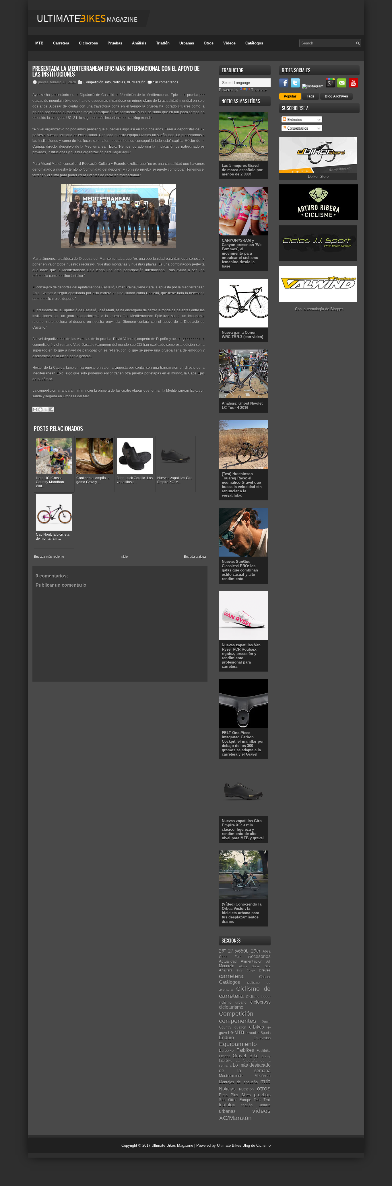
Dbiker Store (318, 176)
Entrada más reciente (49, 556)
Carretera (61, 43)
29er (255, 951)
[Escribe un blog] (40, 409)
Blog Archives (336, 96)
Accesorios (259, 956)
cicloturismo (231, 1007)
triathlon (227, 1104)
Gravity (266, 1056)
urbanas (227, 1111)
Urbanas (186, 43)
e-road (251, 1033)
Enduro (226, 1037)
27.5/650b (238, 951)
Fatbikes (245, 1050)
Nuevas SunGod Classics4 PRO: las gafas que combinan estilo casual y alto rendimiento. (240, 570)
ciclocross (260, 1002)
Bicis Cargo (245, 970)
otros (264, 1088)
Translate (259, 90)
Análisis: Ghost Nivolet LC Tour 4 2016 (242, 405)
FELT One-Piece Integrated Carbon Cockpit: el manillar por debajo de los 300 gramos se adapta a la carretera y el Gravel (243, 743)
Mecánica (263, 1076)
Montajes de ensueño (238, 1082)
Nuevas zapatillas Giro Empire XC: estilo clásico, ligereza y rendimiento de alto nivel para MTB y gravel (243, 829)
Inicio (124, 556)
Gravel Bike (245, 1055)
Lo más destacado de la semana (245, 1068)
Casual (265, 977)
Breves (265, 970)
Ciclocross (88, 43)
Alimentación (251, 961)
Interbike (225, 1060)
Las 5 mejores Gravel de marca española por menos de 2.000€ (242, 169)
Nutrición (246, 1089)
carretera (231, 976)
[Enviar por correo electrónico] (35, 409)
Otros (209, 43)
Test (257, 1100)
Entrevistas (262, 1038)
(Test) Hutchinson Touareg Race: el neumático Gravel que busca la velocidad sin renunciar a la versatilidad (242, 485)
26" (222, 951)
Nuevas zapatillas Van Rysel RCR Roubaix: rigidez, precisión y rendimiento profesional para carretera (241, 656)
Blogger (336, 309)
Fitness (224, 1056)
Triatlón (163, 43)
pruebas (262, 1094)
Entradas (294, 119)
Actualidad (227, 961)
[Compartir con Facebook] (51, 409)
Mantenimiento (231, 1076)
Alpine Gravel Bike (255, 966)
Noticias (118, 82)
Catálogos (254, 43)
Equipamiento (238, 1044)
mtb (108, 82)
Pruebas (115, 43)
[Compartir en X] (46, 409)
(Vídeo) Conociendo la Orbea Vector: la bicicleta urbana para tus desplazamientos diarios (241, 913)
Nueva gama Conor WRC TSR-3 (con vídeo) (242, 334)
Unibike (265, 1105)
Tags (311, 96)
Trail (267, 1100)
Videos (229, 43)
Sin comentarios (165, 82)
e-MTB (237, 1032)
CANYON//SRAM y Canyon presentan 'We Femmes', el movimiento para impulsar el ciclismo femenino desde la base (241, 253)
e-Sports (264, 1033)
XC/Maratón (136, 82)
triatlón (247, 1105)
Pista (223, 1095)
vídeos (261, 1110)
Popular (290, 96)
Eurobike (226, 1050)
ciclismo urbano (233, 1002)
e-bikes (256, 1027)
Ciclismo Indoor (258, 996)
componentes (237, 1020)
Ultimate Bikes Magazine (172, 1145)
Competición (93, 82)
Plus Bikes (241, 1095)
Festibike (264, 1050)
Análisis (139, 43)
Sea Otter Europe (235, 1100)
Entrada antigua (195, 556)
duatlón (240, 1027)
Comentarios (297, 128)
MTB (39, 43)
